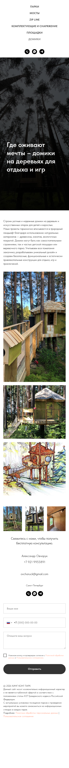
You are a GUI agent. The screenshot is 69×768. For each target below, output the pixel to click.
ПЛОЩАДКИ (35, 32)
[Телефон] (27, 51)
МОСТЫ (35, 13)
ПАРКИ (34, 6)
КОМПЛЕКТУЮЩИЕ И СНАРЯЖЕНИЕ (34, 26)
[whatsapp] (34, 51)
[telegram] (41, 51)
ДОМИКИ (34, 39)
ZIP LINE (34, 19)
